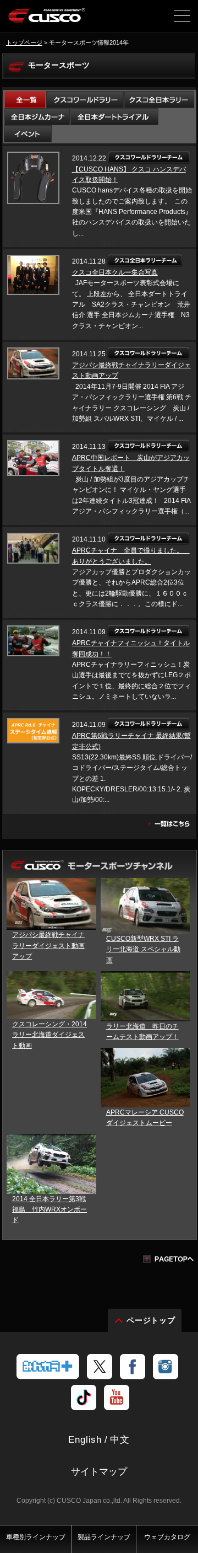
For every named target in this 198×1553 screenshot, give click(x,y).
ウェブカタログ (167, 1537)
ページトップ (151, 1320)
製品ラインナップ (104, 1537)
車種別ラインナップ (35, 1537)
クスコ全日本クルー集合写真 (115, 272)
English (85, 1439)
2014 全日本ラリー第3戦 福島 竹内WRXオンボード (49, 1209)
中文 (120, 1439)
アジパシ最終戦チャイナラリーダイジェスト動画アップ (48, 945)
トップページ (24, 42)
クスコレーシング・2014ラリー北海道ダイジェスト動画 (49, 1034)
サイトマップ (99, 1471)
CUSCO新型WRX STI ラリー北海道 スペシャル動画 (143, 949)
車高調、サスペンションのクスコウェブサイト (47, 20)
